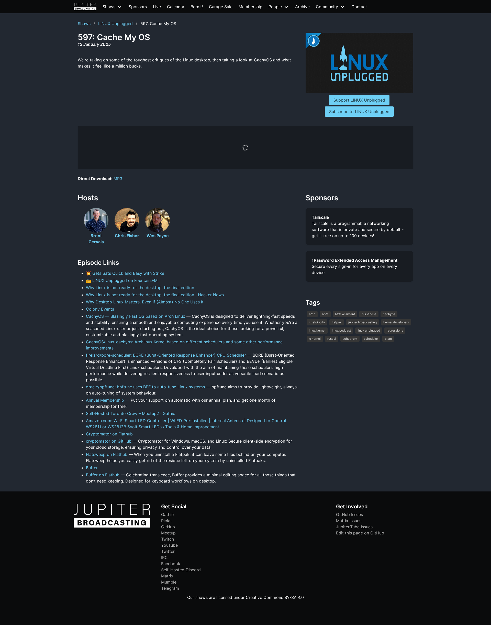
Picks (166, 520)
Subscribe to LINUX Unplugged (359, 111)
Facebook (170, 563)
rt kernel (315, 339)
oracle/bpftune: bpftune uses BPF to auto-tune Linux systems (145, 386)
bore (325, 314)
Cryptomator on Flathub (109, 433)
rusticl (331, 339)
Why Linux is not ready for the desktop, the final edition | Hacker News (155, 294)
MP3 (118, 178)
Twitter (168, 551)
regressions (395, 330)
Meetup (168, 532)
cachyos (389, 314)
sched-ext (350, 339)
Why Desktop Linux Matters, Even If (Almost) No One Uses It (145, 301)
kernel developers (396, 322)
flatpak (337, 322)
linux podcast (341, 330)
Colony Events (100, 309)
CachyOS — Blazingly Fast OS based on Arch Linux (135, 316)
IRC (164, 557)
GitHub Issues (349, 514)
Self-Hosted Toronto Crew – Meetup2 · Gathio (130, 413)
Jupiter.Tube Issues (354, 526)
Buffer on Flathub (102, 474)
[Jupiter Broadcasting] (112, 526)
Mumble (168, 582)
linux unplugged (369, 330)
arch (312, 314)
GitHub (168, 526)
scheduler (371, 339)
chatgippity (317, 322)
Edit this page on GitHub (360, 532)
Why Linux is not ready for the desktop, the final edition (140, 287)
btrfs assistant (345, 314)
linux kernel (317, 330)
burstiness (369, 314)
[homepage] (85, 6)
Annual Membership (105, 400)
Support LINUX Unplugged (359, 100)
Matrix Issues (348, 520)
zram (388, 339)
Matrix (167, 575)
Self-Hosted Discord (181, 569)
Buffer (92, 467)
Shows (84, 23)
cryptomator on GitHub (108, 441)
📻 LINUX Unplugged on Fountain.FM (122, 280)
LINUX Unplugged (115, 23)
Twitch (167, 539)
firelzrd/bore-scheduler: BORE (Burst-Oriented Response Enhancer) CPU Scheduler (166, 355)
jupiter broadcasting (362, 322)
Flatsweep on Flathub (106, 454)
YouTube (169, 545)
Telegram (170, 588)
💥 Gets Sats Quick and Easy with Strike (125, 273)
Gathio (167, 514)
